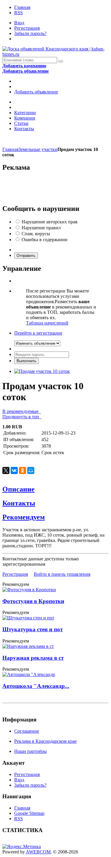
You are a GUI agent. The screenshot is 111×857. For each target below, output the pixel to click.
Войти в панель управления (62, 574)
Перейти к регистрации (38, 333)
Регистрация (27, 28)
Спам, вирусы (36, 233)
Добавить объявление (36, 91)
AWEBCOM (38, 851)
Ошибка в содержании (44, 239)
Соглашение (26, 731)
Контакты (24, 128)
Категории (25, 112)
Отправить (26, 255)
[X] (5, 470)
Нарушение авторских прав (50, 221)
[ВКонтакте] (14, 470)
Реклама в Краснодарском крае (45, 741)
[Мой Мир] (30, 470)
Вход (19, 22)
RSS (18, 12)
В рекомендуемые (21, 411)
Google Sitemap (29, 813)
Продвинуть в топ (21, 416)
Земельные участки (37, 149)
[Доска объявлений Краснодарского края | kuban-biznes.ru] (55, 54)
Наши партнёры (30, 751)
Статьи (21, 123)
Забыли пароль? (30, 33)
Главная (22, 7)
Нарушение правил (41, 227)
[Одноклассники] (22, 470)
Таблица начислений (47, 322)
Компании (24, 117)
